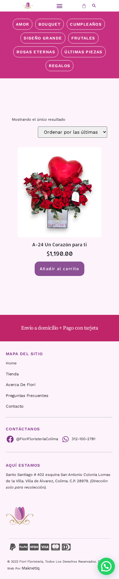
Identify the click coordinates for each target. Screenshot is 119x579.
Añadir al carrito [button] (59, 268)
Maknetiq (31, 568)
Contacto (14, 406)
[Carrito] (84, 6)
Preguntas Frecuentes (27, 395)
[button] (59, 6)
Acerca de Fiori (21, 384)
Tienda (12, 374)
